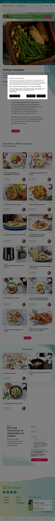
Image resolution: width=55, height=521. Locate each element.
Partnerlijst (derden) (12, 91)
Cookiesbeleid (37, 84)
